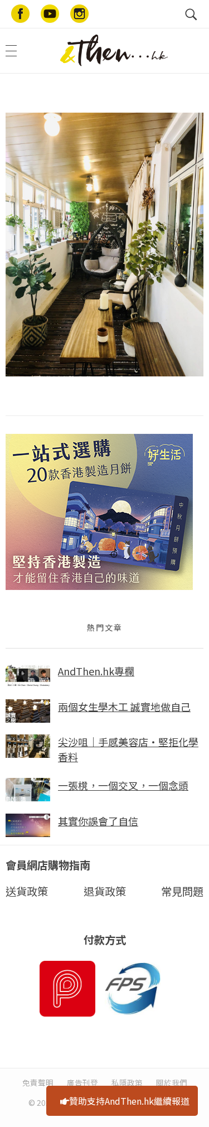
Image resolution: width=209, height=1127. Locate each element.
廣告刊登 (82, 1082)
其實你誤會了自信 (98, 821)
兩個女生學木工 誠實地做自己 (124, 706)
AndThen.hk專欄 (96, 671)
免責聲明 (38, 1082)
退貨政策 (105, 891)
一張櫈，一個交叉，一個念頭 (123, 785)
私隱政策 (127, 1082)
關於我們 (171, 1082)
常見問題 (182, 891)
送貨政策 (27, 891)
